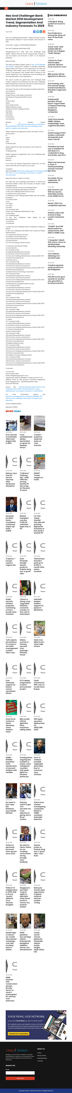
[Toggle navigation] (6, 8)
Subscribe (20, 1078)
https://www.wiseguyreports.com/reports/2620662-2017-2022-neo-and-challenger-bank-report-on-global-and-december (28, 173)
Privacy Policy (41, 1055)
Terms (39, 1053)
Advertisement (42, 1058)
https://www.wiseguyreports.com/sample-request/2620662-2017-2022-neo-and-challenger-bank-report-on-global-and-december (25, 126)
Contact (40, 1061)
